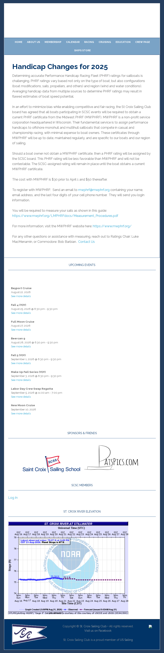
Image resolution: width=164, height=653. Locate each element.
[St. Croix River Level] (68, 612)
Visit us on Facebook (97, 630)
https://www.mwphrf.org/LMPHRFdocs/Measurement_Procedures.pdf (65, 216)
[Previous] (23, 279)
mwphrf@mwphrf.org (94, 190)
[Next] (141, 279)
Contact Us (86, 242)
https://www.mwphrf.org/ (112, 226)
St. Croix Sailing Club (93, 626)
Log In (13, 498)
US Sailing (126, 639)
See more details (21, 296)
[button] (10, 20)
